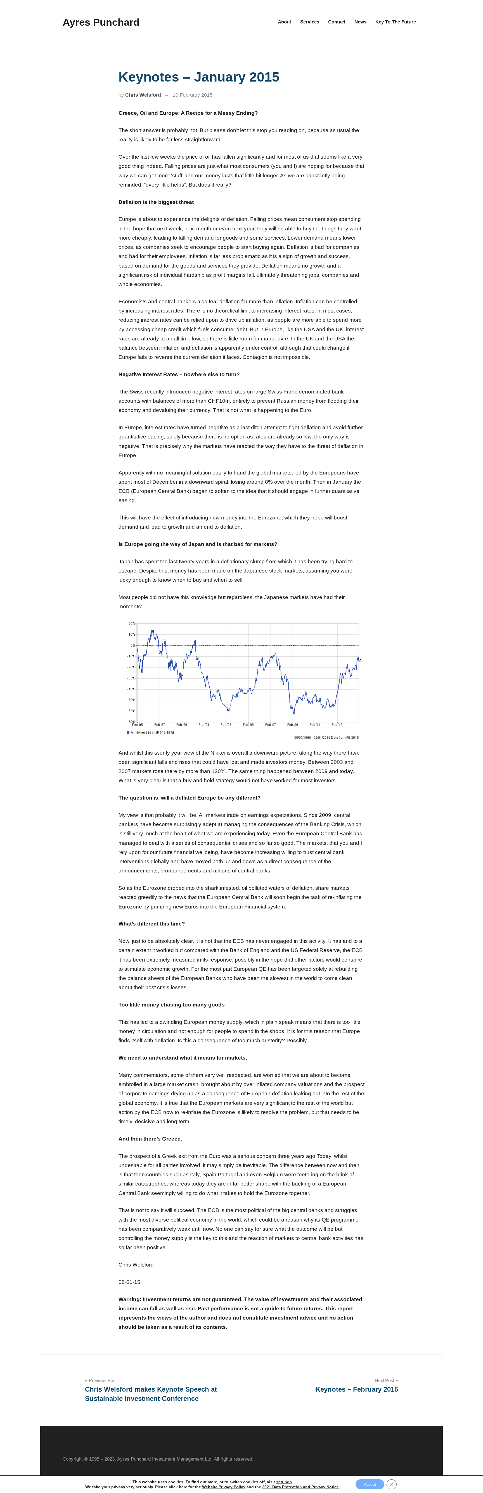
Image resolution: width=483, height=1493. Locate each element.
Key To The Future (395, 22)
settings (284, 1482)
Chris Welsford (143, 95)
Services (309, 22)
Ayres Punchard (101, 22)
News (360, 22)
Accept (370, 1484)
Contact (336, 22)
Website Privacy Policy (223, 1487)
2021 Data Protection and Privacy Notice (300, 1487)
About (284, 22)
